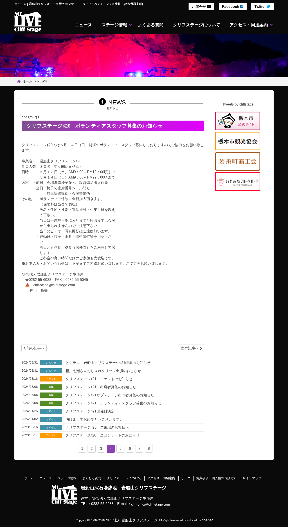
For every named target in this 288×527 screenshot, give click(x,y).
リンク (185, 478)
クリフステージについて (196, 24)
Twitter (260, 7)
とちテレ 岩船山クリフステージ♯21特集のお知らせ (108, 363)
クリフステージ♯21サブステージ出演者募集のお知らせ (109, 395)
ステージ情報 (114, 24)
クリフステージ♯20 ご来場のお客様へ (97, 427)
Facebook (231, 7)
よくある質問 (151, 24)
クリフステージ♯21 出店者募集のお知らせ (100, 387)
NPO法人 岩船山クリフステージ (132, 520)
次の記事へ (190, 348)
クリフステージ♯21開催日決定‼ (90, 411)
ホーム (27, 81)
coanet (207, 520)
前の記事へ (35, 348)
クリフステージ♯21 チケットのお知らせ (99, 379)
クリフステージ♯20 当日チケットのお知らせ (102, 435)
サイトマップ (252, 478)
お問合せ (199, 7)
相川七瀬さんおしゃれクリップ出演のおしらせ (103, 371)
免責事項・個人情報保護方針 (216, 478)
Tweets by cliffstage (238, 104)
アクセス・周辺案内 (249, 24)
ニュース (83, 24)
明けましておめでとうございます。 (94, 419)
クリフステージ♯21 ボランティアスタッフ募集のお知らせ (113, 403)
